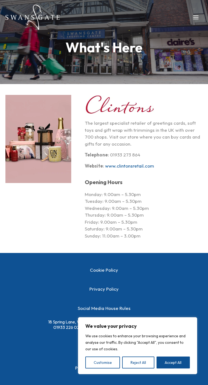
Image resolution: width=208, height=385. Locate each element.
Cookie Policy (104, 270)
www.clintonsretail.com (129, 166)
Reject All (138, 362)
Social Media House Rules (104, 308)
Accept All (173, 362)
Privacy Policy (104, 289)
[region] (137, 345)
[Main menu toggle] (196, 17)
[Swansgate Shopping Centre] (32, 17)
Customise (103, 362)
